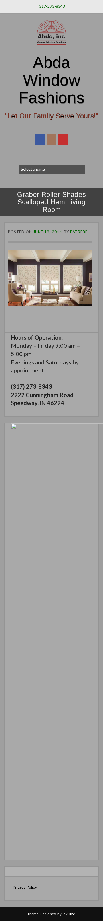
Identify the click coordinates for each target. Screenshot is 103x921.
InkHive (69, 914)
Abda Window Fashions (51, 79)
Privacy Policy (25, 887)
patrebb (79, 232)
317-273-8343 (52, 6)
